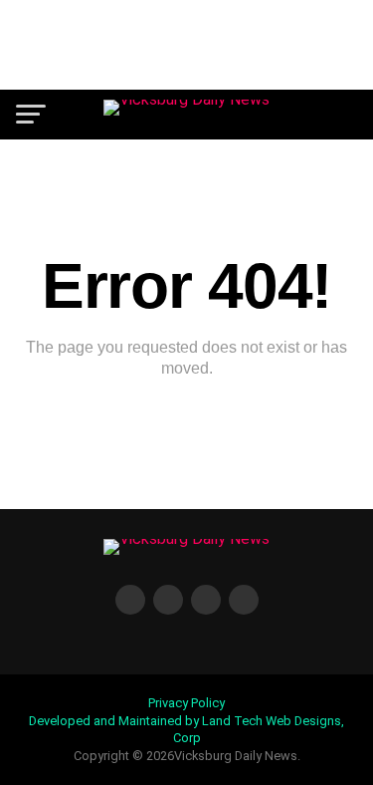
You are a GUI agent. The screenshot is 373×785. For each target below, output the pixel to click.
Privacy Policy (186, 702)
